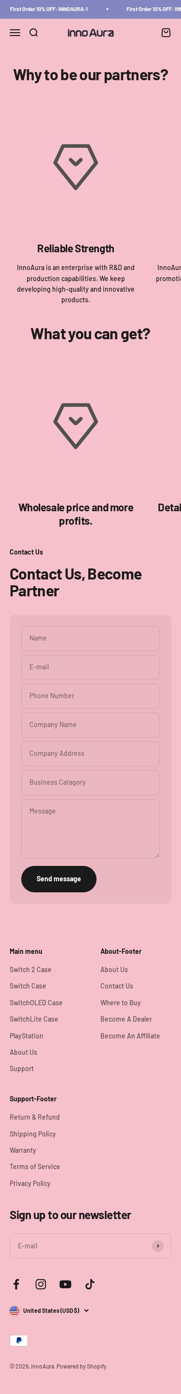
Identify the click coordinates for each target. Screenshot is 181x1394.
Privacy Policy (30, 1183)
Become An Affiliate (130, 1036)
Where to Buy (120, 1003)
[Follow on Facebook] (16, 1284)
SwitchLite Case (34, 1019)
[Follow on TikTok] (90, 1284)
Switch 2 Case (31, 969)
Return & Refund (35, 1117)
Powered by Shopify (81, 1366)
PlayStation (26, 1036)
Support (22, 1068)
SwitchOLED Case (36, 1003)
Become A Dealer (126, 1019)
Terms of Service (35, 1166)
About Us (23, 1052)
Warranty (23, 1150)
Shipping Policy (33, 1134)
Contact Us (116, 986)
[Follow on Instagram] (40, 1284)
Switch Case (28, 986)
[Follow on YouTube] (65, 1284)
